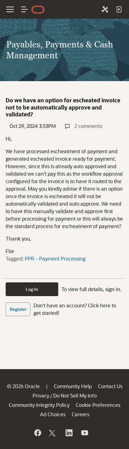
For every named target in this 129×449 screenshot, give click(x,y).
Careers (80, 414)
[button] (24, 9)
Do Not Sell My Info (75, 395)
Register (18, 309)
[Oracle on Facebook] (37, 433)
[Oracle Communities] (105, 9)
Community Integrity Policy (39, 405)
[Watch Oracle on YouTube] (84, 433)
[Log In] (119, 9)
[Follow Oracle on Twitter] (53, 433)
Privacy (41, 395)
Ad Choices (52, 414)
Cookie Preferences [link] (98, 405)
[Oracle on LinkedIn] (68, 433)
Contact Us (110, 386)
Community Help (73, 386)
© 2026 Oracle (23, 386)
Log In (32, 289)
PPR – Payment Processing (55, 258)
